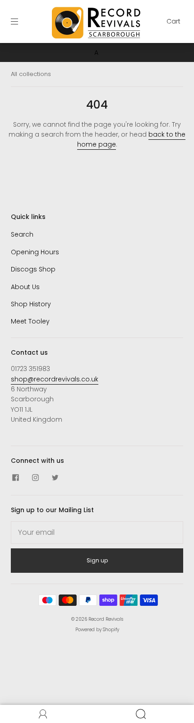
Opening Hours (35, 252)
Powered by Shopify (97, 629)
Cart (173, 21)
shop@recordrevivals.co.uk (54, 379)
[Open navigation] (21, 21)
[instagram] (35, 478)
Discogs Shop (33, 269)
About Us (25, 286)
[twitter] (55, 478)
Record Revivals (105, 619)
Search (22, 234)
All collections (31, 74)
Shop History (31, 304)
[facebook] (15, 478)
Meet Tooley (30, 321)
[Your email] (97, 532)
